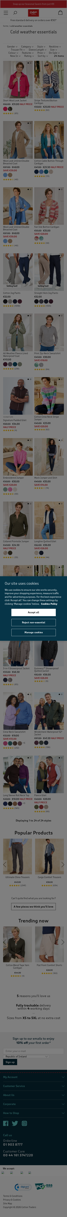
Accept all (33, 612)
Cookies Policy (49, 603)
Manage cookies (33, 632)
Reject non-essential (33, 622)
